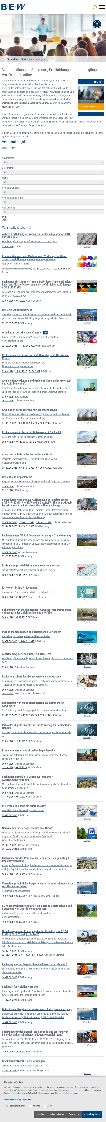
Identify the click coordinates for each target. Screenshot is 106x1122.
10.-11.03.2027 (26, 715)
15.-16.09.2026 (9, 1070)
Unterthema (7, 167)
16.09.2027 (21, 741)
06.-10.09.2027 (43, 423)
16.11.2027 (7, 693)
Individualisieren (57, 1114)
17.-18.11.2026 (26, 522)
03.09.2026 (7, 371)
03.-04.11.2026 (26, 526)
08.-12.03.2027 (26, 423)
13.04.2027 (21, 371)
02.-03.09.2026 (16, 268)
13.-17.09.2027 (26, 345)
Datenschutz (74, 1114)
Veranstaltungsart (10, 187)
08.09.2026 (7, 441)
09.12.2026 (21, 300)
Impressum (26, 1100)
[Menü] (102, 7)
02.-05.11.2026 (9, 954)
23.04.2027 (21, 575)
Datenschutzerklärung (12, 1100)
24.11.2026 (21, 1051)
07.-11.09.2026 (9, 423)
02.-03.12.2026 (9, 556)
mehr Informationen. (70, 1093)
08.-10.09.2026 (9, 467)
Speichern (40, 1114)
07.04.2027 (21, 597)
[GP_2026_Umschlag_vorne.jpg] (91, 97)
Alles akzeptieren (92, 1114)
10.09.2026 (7, 874)
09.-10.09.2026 (9, 715)
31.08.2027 (34, 371)
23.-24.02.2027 (40, 268)
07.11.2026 (21, 441)
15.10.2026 (7, 767)
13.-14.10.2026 (9, 526)
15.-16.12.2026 (43, 522)
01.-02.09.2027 (57, 268)
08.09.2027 (21, 921)
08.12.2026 (34, 441)
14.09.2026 (7, 1051)
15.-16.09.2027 (26, 641)
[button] (97, 24)
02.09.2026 (7, 246)
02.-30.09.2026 (9, 345)
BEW (23, 59)
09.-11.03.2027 (26, 467)
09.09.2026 (7, 667)
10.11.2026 (7, 400)
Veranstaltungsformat (12, 197)
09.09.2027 (21, 895)
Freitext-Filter (8, 147)
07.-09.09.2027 (43, 467)
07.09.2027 (21, 617)
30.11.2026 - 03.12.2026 (31, 954)
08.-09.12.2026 (9, 848)
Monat (5, 177)
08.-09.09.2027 (43, 715)
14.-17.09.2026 (9, 951)
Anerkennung (8, 207)
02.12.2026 (7, 490)
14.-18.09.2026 (9, 977)
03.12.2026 (21, 767)
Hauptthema (8, 157)
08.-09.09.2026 (9, 522)
